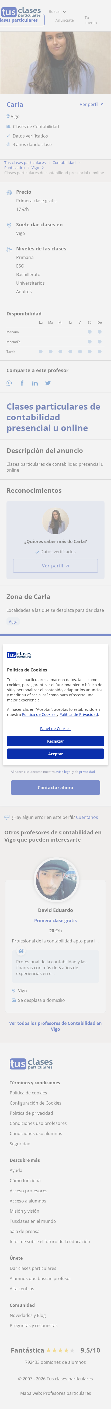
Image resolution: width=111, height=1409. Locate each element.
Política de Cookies (39, 714)
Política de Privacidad (79, 714)
